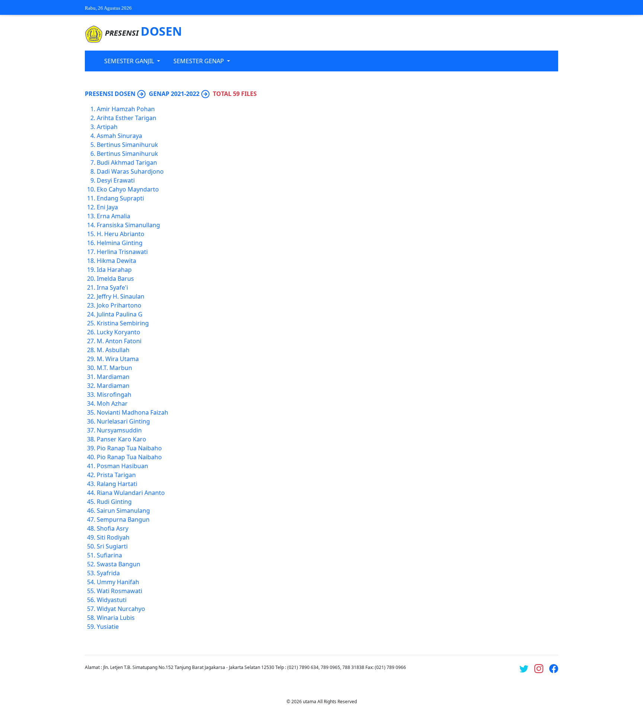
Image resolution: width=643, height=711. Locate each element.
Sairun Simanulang (123, 510)
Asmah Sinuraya (119, 136)
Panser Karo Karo (121, 439)
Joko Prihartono (119, 305)
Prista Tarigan (116, 475)
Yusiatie (108, 626)
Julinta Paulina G (120, 314)
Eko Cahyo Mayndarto (128, 189)
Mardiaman (113, 377)
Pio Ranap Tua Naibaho (129, 448)
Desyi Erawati (116, 180)
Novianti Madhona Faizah (132, 412)
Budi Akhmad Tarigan (127, 162)
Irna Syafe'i (112, 287)
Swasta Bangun (118, 564)
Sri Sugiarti (112, 546)
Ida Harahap (114, 270)
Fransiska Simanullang (128, 225)
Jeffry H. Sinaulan (120, 296)
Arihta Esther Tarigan (126, 118)
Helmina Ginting (120, 243)
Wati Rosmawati (119, 591)
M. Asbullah (113, 350)
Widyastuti (112, 600)
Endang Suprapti (120, 198)
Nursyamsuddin (119, 430)
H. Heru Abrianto (120, 234)
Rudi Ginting (114, 502)
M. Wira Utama (118, 359)
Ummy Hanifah (118, 582)
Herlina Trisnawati (122, 252)
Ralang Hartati (117, 484)
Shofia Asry (112, 528)
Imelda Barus (115, 278)
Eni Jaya (107, 207)
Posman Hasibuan (122, 466)
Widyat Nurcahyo (121, 609)
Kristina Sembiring (123, 323)
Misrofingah (114, 394)
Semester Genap (199, 61)
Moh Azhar (112, 403)
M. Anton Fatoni (119, 341)
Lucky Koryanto (118, 332)
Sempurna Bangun (123, 519)
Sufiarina (109, 555)
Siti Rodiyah (113, 537)
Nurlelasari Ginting (123, 421)
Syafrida (108, 573)
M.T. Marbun (114, 368)
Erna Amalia (113, 216)
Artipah (107, 127)
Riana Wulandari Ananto (131, 493)
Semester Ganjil (130, 61)
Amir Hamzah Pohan (126, 109)
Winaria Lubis (116, 618)
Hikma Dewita (116, 261)
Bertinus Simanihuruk (127, 145)
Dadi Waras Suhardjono (130, 171)
